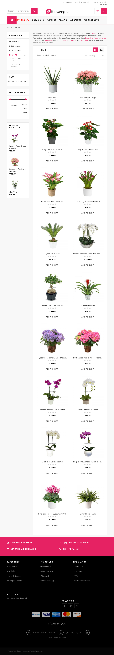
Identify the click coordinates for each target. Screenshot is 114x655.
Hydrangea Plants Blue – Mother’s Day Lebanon (59, 358)
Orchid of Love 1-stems (88, 410)
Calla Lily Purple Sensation (88, 202)
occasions (48, 40)
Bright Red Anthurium (88, 150)
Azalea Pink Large (88, 98)
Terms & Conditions (82, 581)
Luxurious (15, 46)
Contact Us (78, 566)
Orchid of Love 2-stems (52, 462)
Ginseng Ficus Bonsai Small (52, 306)
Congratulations (15, 581)
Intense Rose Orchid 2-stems (52, 410)
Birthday (63, 40)
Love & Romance (15, 576)
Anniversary (71, 40)
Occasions (15, 51)
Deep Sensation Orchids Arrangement (90, 254)
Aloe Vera (52, 98)
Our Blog (78, 571)
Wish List (45, 576)
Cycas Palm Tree (52, 254)
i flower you (57, 623)
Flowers (14, 42)
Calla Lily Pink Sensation (52, 202)
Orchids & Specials (15, 65)
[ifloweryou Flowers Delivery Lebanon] (57, 12)
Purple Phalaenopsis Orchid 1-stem (89, 462)
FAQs (76, 576)
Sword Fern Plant (88, 514)
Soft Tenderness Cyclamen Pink (52, 514)
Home (9, 27)
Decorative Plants (91, 38)
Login (104, 2)
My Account (46, 566)
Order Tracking (47, 581)
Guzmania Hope (88, 306)
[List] (101, 49)
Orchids (103, 38)
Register (103, 4)
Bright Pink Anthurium (52, 150)
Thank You (84, 40)
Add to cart (52, 109)
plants (94, 33)
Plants (13, 55)
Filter (14, 105)
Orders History (47, 571)
